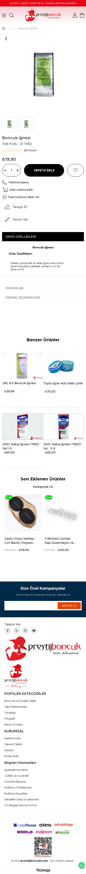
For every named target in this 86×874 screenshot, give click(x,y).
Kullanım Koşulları (16, 793)
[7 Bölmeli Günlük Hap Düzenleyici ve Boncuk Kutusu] (62, 512)
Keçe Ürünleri (13, 724)
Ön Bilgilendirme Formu (20, 805)
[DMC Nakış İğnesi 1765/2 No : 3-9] (63, 426)
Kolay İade (11, 756)
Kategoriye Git (43, 486)
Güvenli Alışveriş (15, 781)
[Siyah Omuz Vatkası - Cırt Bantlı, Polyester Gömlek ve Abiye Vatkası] (23, 512)
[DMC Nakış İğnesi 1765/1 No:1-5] (23, 426)
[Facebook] (7, 630)
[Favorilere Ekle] (75, 170)
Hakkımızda (12, 738)
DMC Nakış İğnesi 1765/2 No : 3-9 (62, 446)
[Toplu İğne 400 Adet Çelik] (63, 365)
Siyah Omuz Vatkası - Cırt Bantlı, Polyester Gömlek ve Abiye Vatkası (20, 541)
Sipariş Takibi (13, 744)
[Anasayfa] (7, 28)
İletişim (9, 750)
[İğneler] (15, 28)
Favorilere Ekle (40, 539)
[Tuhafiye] (11, 28)
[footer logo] (43, 648)
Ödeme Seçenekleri (22, 297)
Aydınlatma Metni (16, 769)
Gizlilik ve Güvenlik (16, 775)
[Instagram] (25, 630)
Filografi (9, 718)
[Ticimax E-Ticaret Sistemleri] (43, 871)
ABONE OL (69, 605)
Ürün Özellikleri (20, 237)
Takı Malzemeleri (15, 706)
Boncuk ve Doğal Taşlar (20, 700)
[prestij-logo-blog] (43, 676)
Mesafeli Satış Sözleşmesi (21, 799)
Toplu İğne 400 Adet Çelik (63, 383)
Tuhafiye (10, 712)
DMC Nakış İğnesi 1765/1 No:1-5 (21, 446)
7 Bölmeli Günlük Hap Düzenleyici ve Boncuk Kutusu (59, 541)
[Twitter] (16, 630)
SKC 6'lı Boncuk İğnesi (19, 383)
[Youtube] (34, 630)
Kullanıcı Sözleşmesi (18, 787)
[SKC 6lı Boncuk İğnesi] (23, 365)
